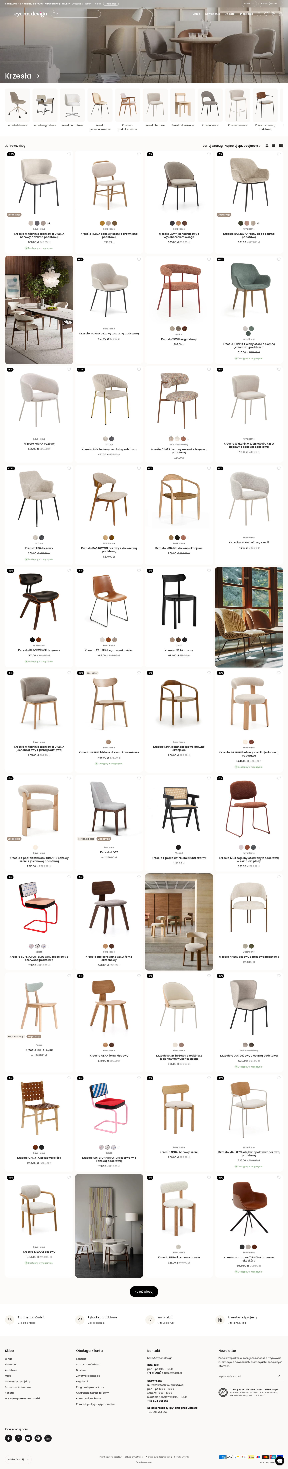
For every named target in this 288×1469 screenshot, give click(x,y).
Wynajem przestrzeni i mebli (22, 1398)
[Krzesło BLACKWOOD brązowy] (39, 601)
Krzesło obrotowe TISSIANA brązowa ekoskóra (249, 1259)
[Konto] (259, 14)
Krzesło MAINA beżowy (39, 444)
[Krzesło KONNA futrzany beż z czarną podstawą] (249, 184)
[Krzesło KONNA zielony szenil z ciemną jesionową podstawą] (249, 290)
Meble (196, 14)
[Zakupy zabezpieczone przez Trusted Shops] (223, 1392)
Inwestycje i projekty (17, 1381)
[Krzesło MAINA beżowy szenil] (249, 499)
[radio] (30, 223)
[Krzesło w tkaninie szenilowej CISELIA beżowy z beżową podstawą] (249, 400)
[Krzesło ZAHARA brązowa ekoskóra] (109, 601)
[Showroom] (273, 14)
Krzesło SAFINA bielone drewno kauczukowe (109, 752)
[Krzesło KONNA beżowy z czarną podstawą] (109, 290)
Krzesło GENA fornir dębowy (109, 1056)
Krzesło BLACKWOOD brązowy (39, 650)
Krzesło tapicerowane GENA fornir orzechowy (109, 958)
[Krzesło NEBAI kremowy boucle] (179, 1208)
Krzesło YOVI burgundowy (179, 339)
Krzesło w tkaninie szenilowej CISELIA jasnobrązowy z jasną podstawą (39, 748)
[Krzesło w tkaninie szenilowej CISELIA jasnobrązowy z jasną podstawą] (39, 703)
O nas (8, 1359)
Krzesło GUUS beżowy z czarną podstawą (249, 1056)
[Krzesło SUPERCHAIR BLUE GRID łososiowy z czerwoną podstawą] (39, 907)
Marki (8, 1375)
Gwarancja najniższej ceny (92, 1392)
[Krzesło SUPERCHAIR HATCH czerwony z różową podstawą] (109, 1108)
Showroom (11, 1364)
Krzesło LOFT (109, 852)
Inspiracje (246, 14)
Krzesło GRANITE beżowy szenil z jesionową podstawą (248, 754)
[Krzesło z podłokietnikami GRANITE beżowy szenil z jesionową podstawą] (39, 809)
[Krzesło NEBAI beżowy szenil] (179, 1108)
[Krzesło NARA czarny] (179, 601)
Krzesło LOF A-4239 (39, 1050)
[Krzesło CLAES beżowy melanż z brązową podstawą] (179, 400)
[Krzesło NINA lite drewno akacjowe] (179, 499)
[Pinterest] (38, 1438)
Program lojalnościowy (90, 1387)
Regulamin (82, 1381)
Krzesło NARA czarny (179, 650)
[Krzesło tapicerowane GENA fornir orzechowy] (109, 907)
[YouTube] (28, 1438)
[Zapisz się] (279, 1376)
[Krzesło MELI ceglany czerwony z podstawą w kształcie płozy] (249, 809)
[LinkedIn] (48, 1438)
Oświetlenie (212, 14)
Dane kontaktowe (144, 1462)
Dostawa (81, 1370)
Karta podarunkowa (88, 1398)
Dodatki (230, 14)
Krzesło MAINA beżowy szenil (249, 542)
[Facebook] (8, 1438)
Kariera (9, 1392)
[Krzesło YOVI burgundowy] (179, 290)
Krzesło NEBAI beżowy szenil (179, 1152)
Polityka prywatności (133, 1457)
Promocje (111, 3)
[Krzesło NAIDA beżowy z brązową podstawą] (249, 907)
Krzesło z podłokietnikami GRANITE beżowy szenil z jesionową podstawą (39, 859)
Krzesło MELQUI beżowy (39, 1252)
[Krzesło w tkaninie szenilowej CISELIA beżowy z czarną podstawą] (39, 184)
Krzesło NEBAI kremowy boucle (179, 1257)
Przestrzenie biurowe (18, 1387)
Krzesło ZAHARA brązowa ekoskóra (109, 650)
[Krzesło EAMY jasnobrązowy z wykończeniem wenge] (179, 184)
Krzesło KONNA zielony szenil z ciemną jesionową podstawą (249, 345)
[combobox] (249, 4)
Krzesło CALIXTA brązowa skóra (39, 1158)
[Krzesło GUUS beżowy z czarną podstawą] (249, 1006)
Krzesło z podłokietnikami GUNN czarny (179, 858)
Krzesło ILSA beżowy (39, 548)
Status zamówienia (88, 1364)
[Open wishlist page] (266, 14)
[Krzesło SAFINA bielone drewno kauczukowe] (109, 703)
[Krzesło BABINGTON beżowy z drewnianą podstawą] (109, 499)
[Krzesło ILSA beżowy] (39, 499)
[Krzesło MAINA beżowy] (39, 400)
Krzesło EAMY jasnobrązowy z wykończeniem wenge (178, 235)
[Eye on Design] (31, 14)
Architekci (11, 1370)
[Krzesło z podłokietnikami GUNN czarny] (179, 809)
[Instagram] (18, 1438)
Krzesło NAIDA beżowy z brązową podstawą (248, 957)
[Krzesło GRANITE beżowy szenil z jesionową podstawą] (249, 703)
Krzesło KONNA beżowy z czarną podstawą (109, 333)
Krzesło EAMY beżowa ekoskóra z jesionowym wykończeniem (179, 1057)
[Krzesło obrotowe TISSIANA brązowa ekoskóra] (249, 1208)
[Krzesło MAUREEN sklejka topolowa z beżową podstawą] (249, 1108)
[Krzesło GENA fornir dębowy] (109, 1006)
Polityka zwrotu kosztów (111, 1457)
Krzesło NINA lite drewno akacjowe (179, 548)
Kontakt (81, 1359)
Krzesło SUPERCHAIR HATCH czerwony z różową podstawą (109, 1159)
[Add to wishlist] (69, 154)
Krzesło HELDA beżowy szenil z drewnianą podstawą (109, 235)
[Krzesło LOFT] (109, 809)
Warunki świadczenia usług (159, 1457)
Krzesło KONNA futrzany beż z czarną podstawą (248, 235)
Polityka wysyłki (181, 1457)
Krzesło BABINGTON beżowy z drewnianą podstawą (109, 549)
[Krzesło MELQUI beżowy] (39, 1208)
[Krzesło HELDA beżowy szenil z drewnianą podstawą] (109, 184)
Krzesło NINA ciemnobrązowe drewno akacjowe (179, 748)
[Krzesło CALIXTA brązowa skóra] (39, 1108)
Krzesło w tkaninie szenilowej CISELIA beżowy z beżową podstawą (249, 445)
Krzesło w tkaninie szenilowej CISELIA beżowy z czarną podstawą (39, 235)
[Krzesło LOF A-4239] (39, 1006)
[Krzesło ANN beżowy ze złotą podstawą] (109, 400)
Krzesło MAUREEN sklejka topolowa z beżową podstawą (249, 1153)
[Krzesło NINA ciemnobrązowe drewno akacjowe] (179, 703)
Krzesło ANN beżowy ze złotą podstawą (109, 449)
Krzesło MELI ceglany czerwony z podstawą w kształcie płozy (249, 859)
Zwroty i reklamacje (88, 1375)
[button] (7, 14)
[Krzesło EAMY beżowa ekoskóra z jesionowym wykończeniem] (179, 1006)
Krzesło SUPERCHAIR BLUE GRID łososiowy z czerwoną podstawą (39, 958)
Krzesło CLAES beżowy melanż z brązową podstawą (178, 450)
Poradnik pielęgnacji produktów (95, 1404)
